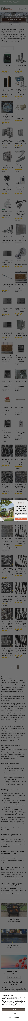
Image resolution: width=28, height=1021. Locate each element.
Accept (14, 1009)
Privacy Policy (12, 1005)
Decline (14, 1013)
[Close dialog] (27, 500)
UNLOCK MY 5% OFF (20, 518)
